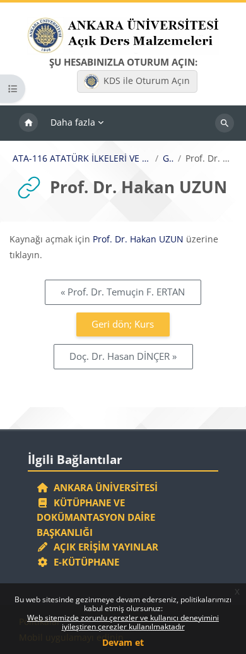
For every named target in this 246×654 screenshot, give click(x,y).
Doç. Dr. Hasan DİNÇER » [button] (123, 356)
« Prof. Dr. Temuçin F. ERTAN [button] (123, 291)
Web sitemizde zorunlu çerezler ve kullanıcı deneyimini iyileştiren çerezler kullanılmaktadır (123, 622)
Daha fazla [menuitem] (72, 122)
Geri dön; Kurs (122, 324)
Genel (168, 158)
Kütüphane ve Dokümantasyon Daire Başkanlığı (96, 517)
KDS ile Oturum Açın (146, 80)
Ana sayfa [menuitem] (28, 123)
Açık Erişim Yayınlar (105, 546)
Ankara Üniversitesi (103, 487)
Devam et (123, 642)
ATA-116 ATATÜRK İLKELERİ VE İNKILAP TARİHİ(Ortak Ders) (82, 158)
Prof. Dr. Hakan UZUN (138, 239)
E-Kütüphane (84, 562)
